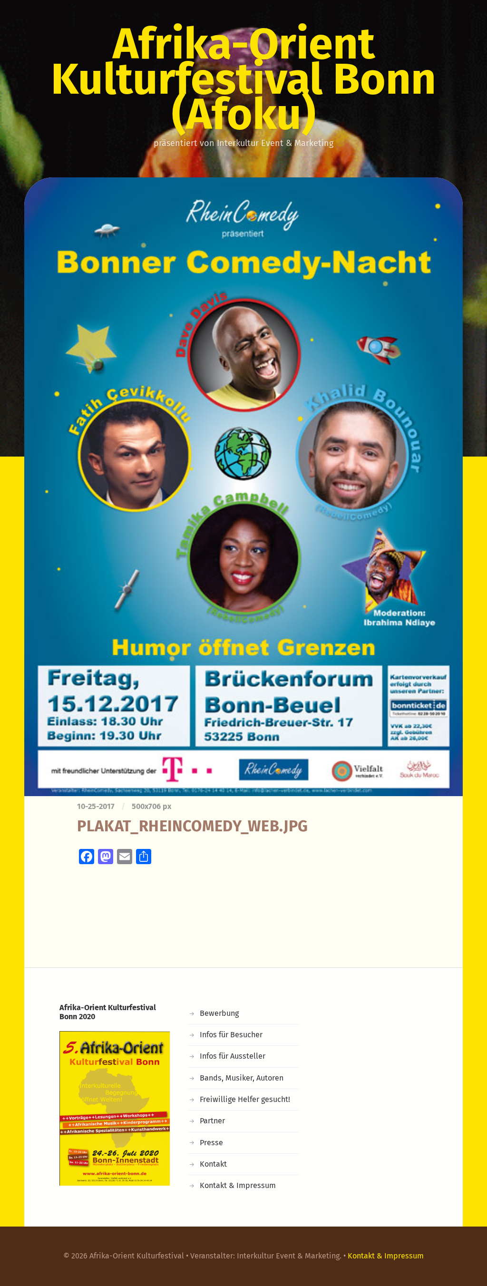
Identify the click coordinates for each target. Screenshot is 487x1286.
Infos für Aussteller (232, 1056)
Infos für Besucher (231, 1034)
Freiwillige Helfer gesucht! (245, 1099)
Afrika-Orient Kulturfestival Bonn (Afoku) (243, 79)
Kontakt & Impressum (238, 1185)
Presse (211, 1142)
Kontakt (213, 1164)
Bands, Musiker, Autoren (241, 1077)
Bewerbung (219, 1013)
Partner (212, 1120)
